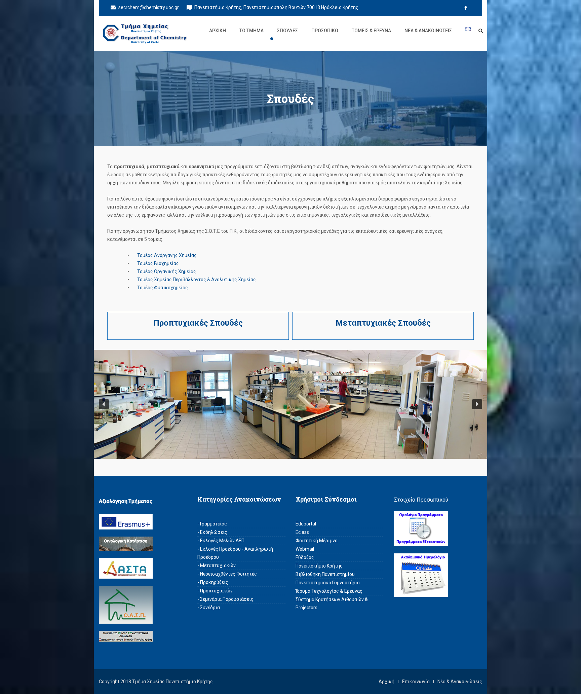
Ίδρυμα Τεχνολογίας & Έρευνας (329, 591)
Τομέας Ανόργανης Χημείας (167, 255)
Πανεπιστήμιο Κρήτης (319, 566)
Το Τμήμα (251, 30)
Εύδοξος (305, 557)
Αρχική (217, 30)
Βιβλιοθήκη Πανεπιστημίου (325, 574)
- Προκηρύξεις (212, 582)
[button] (104, 404)
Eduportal (306, 523)
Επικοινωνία (416, 681)
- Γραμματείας (212, 523)
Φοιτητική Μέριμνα (317, 540)
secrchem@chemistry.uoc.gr (148, 7)
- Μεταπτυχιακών (216, 565)
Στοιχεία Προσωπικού (421, 500)
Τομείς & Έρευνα (371, 30)
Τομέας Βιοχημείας (158, 263)
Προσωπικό (324, 30)
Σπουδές (287, 30)
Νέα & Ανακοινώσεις (428, 30)
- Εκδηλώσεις (212, 532)
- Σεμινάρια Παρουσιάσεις (225, 599)
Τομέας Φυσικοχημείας (162, 287)
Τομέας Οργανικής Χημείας (166, 271)
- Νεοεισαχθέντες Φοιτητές (227, 574)
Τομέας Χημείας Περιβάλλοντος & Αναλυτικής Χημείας (196, 279)
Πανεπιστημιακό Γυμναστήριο (328, 582)
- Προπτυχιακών (215, 590)
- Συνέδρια (208, 607)
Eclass (302, 532)
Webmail (305, 549)
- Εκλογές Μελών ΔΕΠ (220, 540)
